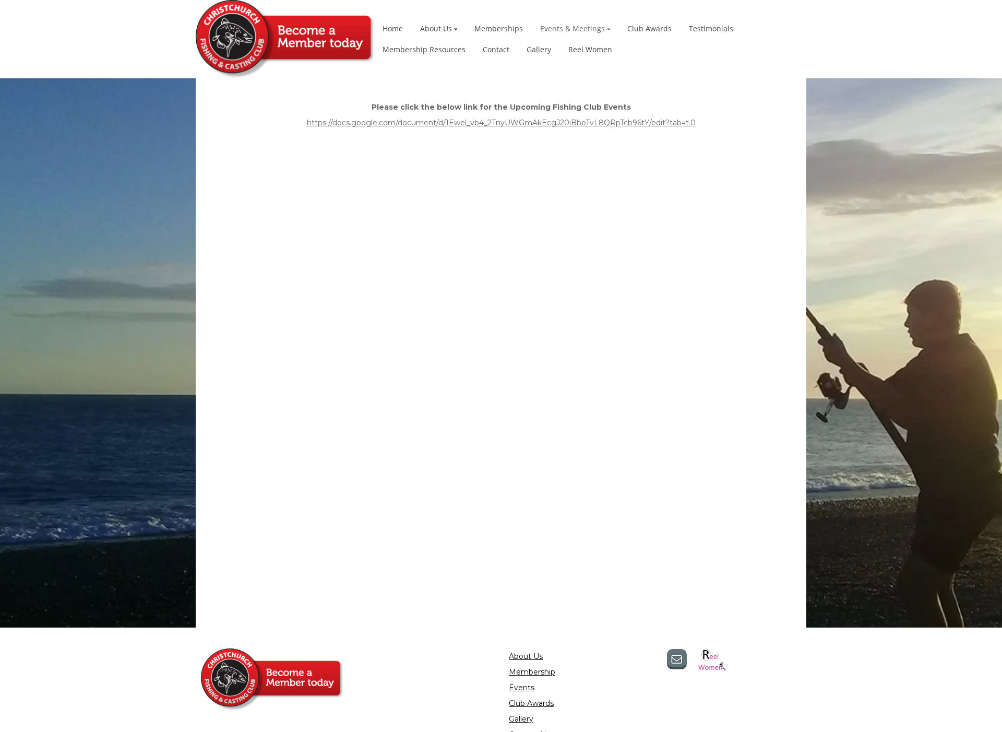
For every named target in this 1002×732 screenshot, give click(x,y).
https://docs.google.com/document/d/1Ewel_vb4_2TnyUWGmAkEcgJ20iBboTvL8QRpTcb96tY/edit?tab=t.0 (501, 122)
